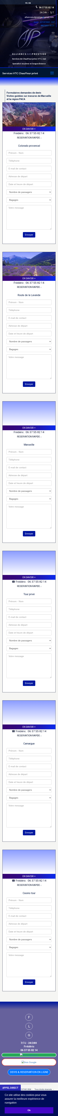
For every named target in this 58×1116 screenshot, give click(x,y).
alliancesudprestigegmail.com (39, 17)
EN (30, 3)
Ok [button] (29, 1110)
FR (26, 3)
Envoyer (29, 234)
